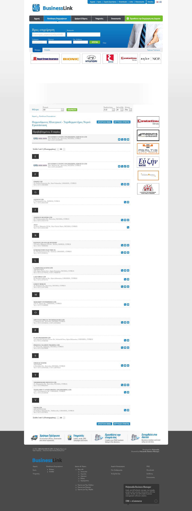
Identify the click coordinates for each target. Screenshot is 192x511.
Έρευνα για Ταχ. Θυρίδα (85, 489)
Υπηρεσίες (36, 474)
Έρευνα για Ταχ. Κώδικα (85, 485)
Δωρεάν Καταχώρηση (118, 466)
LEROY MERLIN (40, 284)
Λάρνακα (83, 476)
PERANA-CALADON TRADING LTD (47, 345)
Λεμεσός (83, 474)
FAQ (148, 466)
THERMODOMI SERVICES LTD (45, 382)
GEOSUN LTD (39, 199)
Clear (104, 43)
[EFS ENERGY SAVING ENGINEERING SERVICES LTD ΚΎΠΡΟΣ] (40, 166)
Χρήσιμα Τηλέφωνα (153, 50)
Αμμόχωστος (85, 480)
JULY (36, 225)
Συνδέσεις (150, 474)
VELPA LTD (38, 407)
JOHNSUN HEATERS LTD (43, 217)
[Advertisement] (96, 84)
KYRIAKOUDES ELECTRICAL (45, 250)
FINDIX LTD (38, 182)
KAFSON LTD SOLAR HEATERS (45, 243)
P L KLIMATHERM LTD (42, 338)
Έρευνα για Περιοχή (84, 487)
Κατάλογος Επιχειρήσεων (47, 116)
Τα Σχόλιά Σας (115, 474)
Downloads (150, 470)
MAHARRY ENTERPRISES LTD (45, 302)
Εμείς (34, 470)
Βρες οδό (80, 469)
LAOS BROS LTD (40, 277)
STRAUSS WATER (40, 363)
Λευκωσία (84, 471)
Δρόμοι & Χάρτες (80, 466)
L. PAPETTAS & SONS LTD (43, 268)
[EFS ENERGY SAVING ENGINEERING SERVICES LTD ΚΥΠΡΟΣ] (40, 139)
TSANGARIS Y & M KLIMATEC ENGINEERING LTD (52, 390)
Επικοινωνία (151, 477)
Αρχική (34, 116)
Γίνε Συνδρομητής (116, 470)
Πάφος (83, 478)
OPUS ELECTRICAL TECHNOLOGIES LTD (49, 320)
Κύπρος (51, 469)
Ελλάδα (47, 50)
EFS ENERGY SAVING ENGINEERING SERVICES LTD (67, 137)
